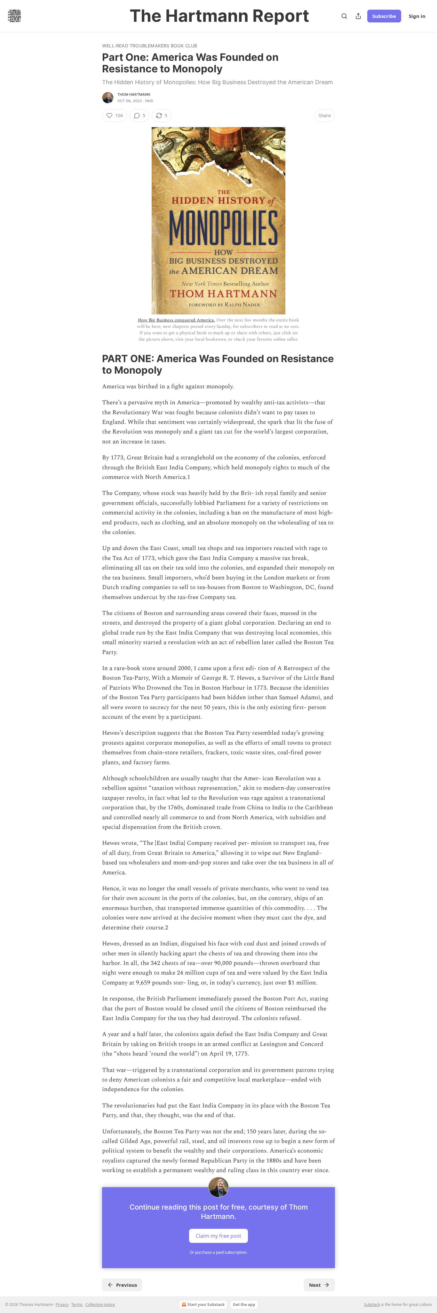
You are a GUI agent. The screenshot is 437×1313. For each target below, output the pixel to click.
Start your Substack (206, 1304)
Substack (372, 1304)
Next (315, 1285)
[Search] (344, 16)
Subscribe (384, 16)
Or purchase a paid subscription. (218, 1252)
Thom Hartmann (133, 94)
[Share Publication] (358, 16)
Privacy (62, 1304)
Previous (126, 1285)
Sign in (417, 16)
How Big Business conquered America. (176, 320)
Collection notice (100, 1304)
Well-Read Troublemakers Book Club (149, 45)
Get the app (244, 1304)
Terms (77, 1304)
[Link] (93, 364)
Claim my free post (218, 1235)
